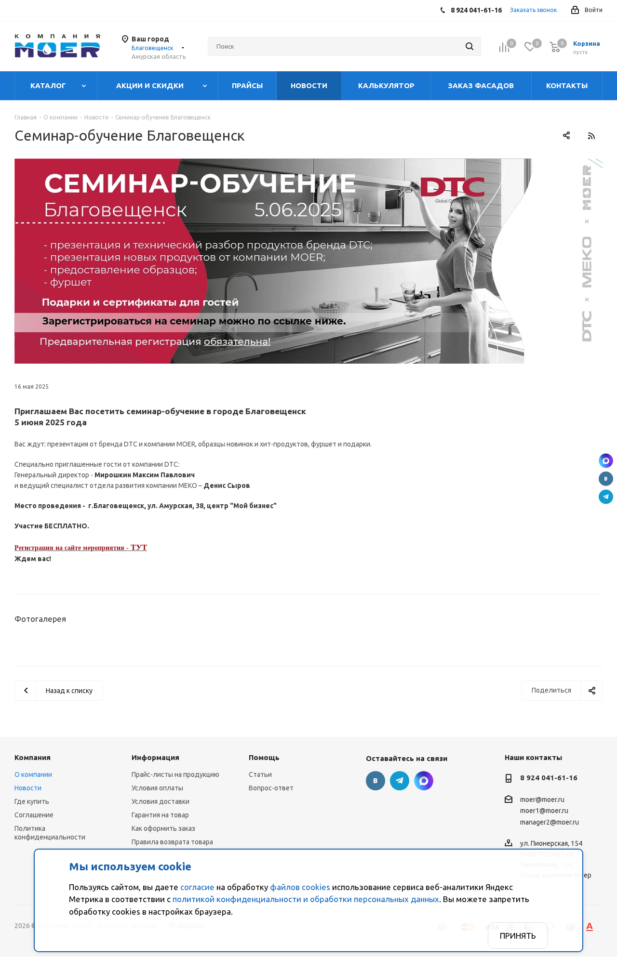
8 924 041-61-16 (548, 777)
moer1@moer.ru (544, 811)
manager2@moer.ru (549, 822)
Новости (27, 788)
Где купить (31, 801)
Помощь (264, 757)
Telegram (606, 496)
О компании (33, 774)
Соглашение (34, 815)
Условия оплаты (157, 788)
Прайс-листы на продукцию (175, 774)
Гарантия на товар (160, 815)
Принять (518, 935)
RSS (591, 135)
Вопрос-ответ (271, 788)
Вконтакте (606, 479)
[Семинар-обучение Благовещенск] (308, 261)
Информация (155, 757)
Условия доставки (160, 801)
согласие (197, 886)
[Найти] (469, 46)
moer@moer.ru (542, 799)
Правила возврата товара (172, 842)
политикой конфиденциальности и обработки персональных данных (306, 899)
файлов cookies (300, 886)
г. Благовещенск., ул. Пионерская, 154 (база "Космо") (606, 460)
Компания (32, 757)
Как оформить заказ (163, 828)
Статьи (260, 774)
